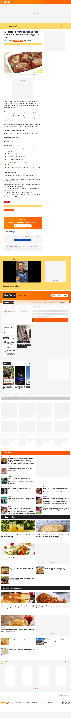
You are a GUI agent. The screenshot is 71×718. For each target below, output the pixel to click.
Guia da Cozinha (17, 214)
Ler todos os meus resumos (50, 320)
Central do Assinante (55, 1)
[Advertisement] (46, 580)
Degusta (34, 214)
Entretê (9, 466)
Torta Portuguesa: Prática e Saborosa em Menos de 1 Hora (21, 640)
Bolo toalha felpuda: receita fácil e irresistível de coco (21, 650)
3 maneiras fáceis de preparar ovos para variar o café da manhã (17, 559)
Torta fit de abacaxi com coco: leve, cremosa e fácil (21, 569)
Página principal (8, 2)
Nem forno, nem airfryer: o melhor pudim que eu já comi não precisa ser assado (17, 607)
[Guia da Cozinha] (7, 202)
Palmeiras (10, 476)
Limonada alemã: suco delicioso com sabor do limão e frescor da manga (18, 535)
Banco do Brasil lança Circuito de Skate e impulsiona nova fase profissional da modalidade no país (56, 641)
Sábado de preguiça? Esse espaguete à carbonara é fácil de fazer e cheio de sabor (55, 569)
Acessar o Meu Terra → (22, 295)
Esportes (10, 496)
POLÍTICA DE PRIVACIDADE (48, 702)
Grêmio (44, 506)
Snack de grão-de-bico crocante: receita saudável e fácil (52, 607)
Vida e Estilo (26, 214)
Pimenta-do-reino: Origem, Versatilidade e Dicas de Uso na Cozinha (21, 579)
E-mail (64, 1)
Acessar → (13, 338)
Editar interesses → (64, 302)
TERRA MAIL (45, 1)
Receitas (10, 214)
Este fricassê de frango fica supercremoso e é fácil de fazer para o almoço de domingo (52, 535)
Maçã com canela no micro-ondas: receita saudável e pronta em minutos (17, 630)
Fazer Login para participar (23, 240)
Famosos (10, 456)
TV (43, 486)
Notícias (10, 486)
